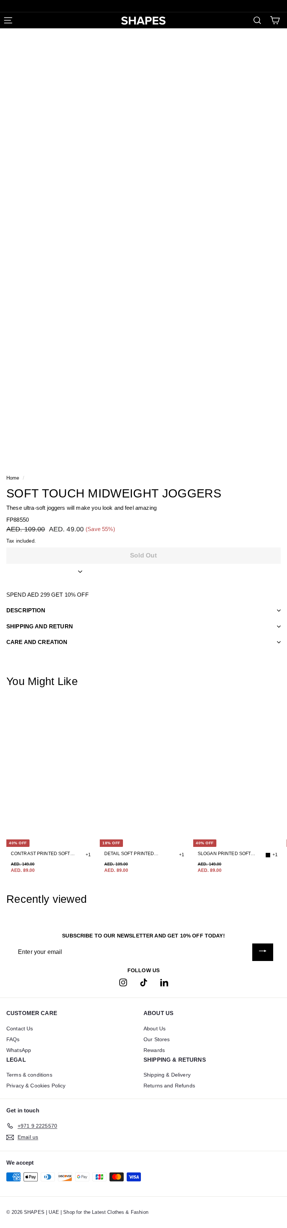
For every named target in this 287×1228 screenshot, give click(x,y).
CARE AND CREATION (37, 642)
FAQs (13, 1039)
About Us (155, 1028)
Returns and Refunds (169, 1086)
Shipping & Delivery (167, 1075)
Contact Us (19, 1028)
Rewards (154, 1050)
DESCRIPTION (26, 610)
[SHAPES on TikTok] (144, 982)
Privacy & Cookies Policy (36, 1086)
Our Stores (157, 1039)
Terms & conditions (29, 1075)
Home (12, 478)
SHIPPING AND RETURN (39, 626)
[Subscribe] (262, 952)
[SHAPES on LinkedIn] (164, 982)
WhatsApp (18, 1050)
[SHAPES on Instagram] (123, 982)
